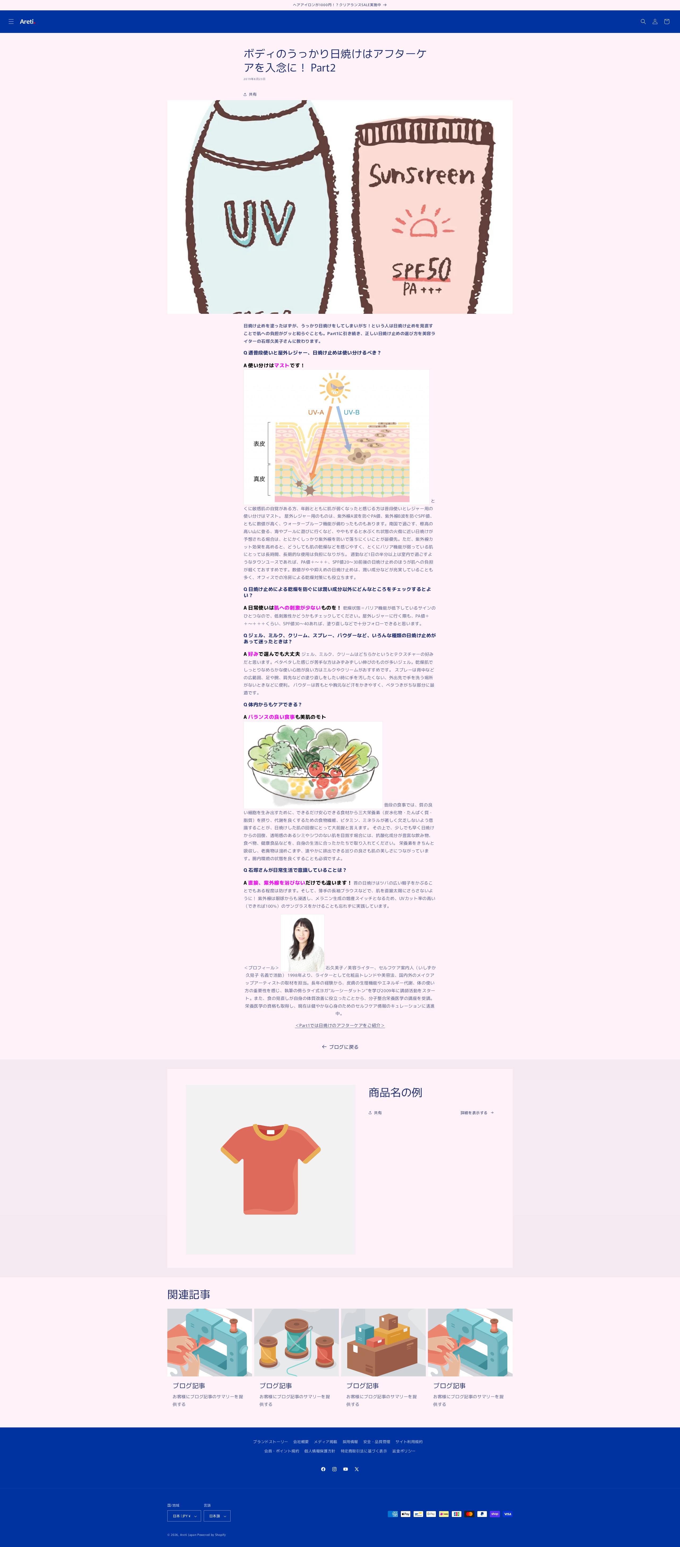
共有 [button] (253, 94)
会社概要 (301, 1441)
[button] (11, 21)
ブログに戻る (344, 1046)
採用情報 (350, 1441)
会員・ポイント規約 (281, 1450)
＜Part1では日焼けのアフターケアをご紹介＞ (340, 1025)
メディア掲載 (325, 1441)
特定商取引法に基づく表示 (364, 1450)
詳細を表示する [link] (474, 1112)
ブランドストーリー (270, 1441)
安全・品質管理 (376, 1441)
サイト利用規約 (409, 1441)
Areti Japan (188, 1535)
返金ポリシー (404, 1450)
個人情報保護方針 (319, 1450)
